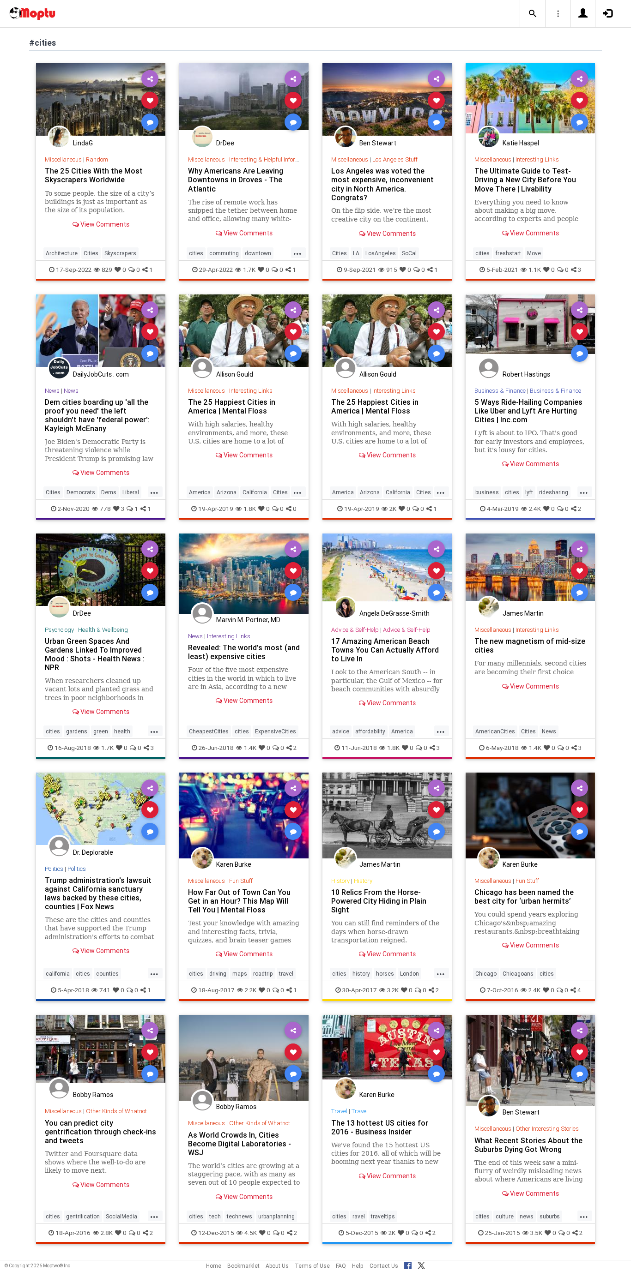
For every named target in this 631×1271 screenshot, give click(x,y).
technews (239, 1216)
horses (385, 973)
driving (217, 973)
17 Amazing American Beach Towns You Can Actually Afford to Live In (385, 649)
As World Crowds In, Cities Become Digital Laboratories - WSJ (239, 1143)
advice (340, 731)
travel (286, 973)
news (527, 1216)
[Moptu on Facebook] (408, 1264)
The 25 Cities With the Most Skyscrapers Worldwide (94, 175)
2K (392, 508)
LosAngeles (380, 253)
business (487, 492)
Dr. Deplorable (93, 852)
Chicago (486, 973)
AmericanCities (495, 731)
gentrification (83, 1216)
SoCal (409, 253)
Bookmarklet (243, 1265)
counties (107, 973)
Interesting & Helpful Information (271, 159)
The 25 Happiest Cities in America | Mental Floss (231, 406)
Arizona (227, 492)
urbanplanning (276, 1216)
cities (196, 253)
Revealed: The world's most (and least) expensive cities (244, 652)
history (361, 973)
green (100, 731)
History (340, 881)
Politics (54, 869)
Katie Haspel (521, 143)
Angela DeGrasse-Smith (394, 613)
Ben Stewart (377, 143)
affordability (370, 731)
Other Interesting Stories (547, 1129)
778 (105, 508)
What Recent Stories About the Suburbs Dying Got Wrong (528, 1145)
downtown (258, 253)
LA (356, 253)
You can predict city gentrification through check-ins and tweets (100, 1131)
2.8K (107, 1233)
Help (358, 1265)
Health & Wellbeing (103, 630)
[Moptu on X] (421, 1264)
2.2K (250, 990)
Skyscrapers (120, 253)
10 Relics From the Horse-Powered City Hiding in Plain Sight (378, 900)
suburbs (550, 1216)
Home (213, 1265)
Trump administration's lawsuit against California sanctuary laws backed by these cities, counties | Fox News (98, 893)
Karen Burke (233, 864)
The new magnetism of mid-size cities (529, 645)
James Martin (523, 613)
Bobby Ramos (93, 1095)
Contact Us (384, 1265)
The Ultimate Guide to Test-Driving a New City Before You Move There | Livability (525, 179)
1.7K (249, 269)
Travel (339, 1111)
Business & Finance (500, 391)
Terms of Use (312, 1265)
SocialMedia (121, 1216)
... (297, 252)
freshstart (508, 253)
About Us (277, 1265)
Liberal (130, 492)
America (200, 492)
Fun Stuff (241, 881)
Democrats (81, 492)
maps (239, 973)
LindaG (83, 143)
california (58, 973)
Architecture (62, 253)
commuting (224, 253)
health (122, 731)
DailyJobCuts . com (101, 374)
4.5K (250, 1233)
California (255, 492)
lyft (529, 492)
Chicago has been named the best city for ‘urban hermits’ (524, 896)
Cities (91, 253)
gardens (76, 731)
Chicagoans (518, 973)
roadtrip (263, 973)
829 (107, 269)
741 (104, 990)
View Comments (104, 224)
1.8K (249, 508)
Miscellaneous (63, 159)
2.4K (535, 508)
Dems (108, 492)
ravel (358, 1216)
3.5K (536, 1233)
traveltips (383, 1216)
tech (215, 1216)
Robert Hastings (526, 374)
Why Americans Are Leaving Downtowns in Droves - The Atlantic (235, 179)
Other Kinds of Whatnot (116, 1111)
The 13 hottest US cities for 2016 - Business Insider (379, 1127)
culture (505, 1216)
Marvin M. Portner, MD (248, 620)
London (409, 973)
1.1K (534, 269)
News (52, 391)
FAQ (341, 1265)
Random (97, 159)
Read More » (100, 100)
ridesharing (553, 492)
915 (391, 269)
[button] (533, 13)
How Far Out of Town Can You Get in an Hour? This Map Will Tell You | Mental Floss (239, 900)
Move (534, 253)
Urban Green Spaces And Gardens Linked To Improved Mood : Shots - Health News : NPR (95, 654)
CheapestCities (209, 731)
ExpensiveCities (275, 731)
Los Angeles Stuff (395, 159)
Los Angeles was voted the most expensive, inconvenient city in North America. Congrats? (382, 184)
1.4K (250, 747)
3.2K (393, 990)
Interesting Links (537, 159)
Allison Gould (234, 374)
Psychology (59, 630)
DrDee (225, 143)
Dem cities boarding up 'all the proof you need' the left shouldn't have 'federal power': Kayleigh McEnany (97, 415)
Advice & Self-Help (355, 630)
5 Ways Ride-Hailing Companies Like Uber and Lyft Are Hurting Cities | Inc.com (528, 410)
